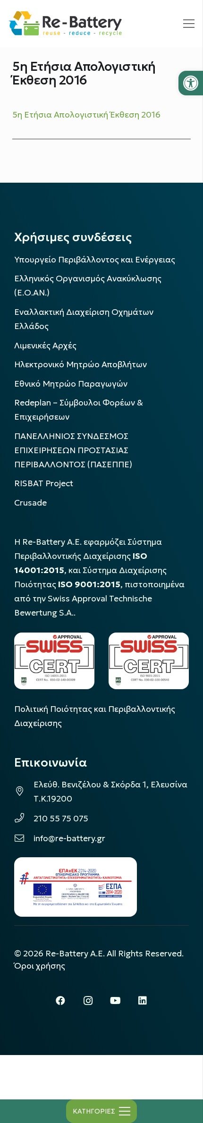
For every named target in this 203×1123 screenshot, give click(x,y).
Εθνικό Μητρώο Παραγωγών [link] (70, 384)
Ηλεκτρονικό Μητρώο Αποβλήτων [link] (80, 364)
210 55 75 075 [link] (61, 818)
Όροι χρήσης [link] (39, 966)
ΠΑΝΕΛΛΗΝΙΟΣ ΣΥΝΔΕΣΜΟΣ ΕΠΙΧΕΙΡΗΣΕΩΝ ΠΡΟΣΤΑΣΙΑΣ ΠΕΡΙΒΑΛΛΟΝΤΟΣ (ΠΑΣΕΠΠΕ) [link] (73, 450)
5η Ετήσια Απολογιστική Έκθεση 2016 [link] (86, 115)
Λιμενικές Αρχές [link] (45, 345)
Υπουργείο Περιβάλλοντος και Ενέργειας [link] (94, 259)
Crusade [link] (30, 503)
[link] (190, 83)
